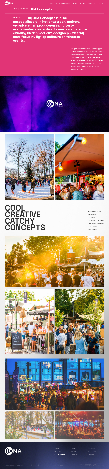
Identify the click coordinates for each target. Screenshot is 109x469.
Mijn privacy (59, 465)
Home (56, 448)
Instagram (92, 452)
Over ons (53, 3)
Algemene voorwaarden (14, 465)
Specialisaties (64, 3)
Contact (101, 3)
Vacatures (91, 3)
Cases (75, 3)
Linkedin (91, 455)
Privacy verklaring (36, 465)
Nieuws (82, 3)
